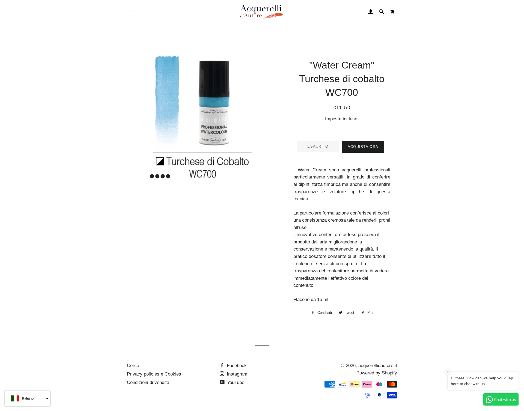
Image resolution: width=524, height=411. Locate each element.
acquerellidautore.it (377, 365)
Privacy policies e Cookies (154, 374)
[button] (27, 398)
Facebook (236, 365)
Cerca (133, 365)
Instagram (236, 374)
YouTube (235, 382)
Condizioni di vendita (148, 382)
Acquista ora (363, 147)
